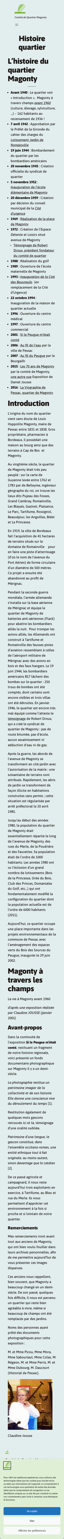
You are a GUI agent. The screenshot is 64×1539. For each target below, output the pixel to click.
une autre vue (21, 377)
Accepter (32, 1511)
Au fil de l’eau (30, 345)
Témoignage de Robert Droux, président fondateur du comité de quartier (34, 250)
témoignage (17, 719)
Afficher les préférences (32, 1530)
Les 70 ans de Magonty (37, 366)
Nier (32, 1520)
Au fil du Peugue (32, 356)
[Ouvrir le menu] (17, 25)
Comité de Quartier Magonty (31, 17)
